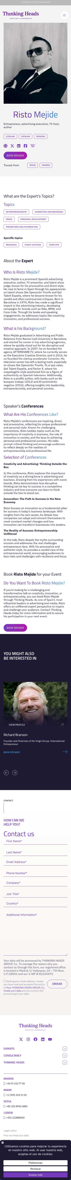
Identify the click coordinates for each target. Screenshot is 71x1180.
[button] (6, 772)
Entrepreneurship (16, 211)
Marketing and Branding (49, 211)
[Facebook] (35, 1039)
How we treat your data (16, 1135)
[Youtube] (50, 1039)
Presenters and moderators (22, 226)
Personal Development (33, 219)
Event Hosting (33, 244)
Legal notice (11, 1130)
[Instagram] (28, 1039)
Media (9, 219)
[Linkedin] (43, 1039)
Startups (54, 244)
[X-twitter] (21, 1039)
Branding (11, 244)
